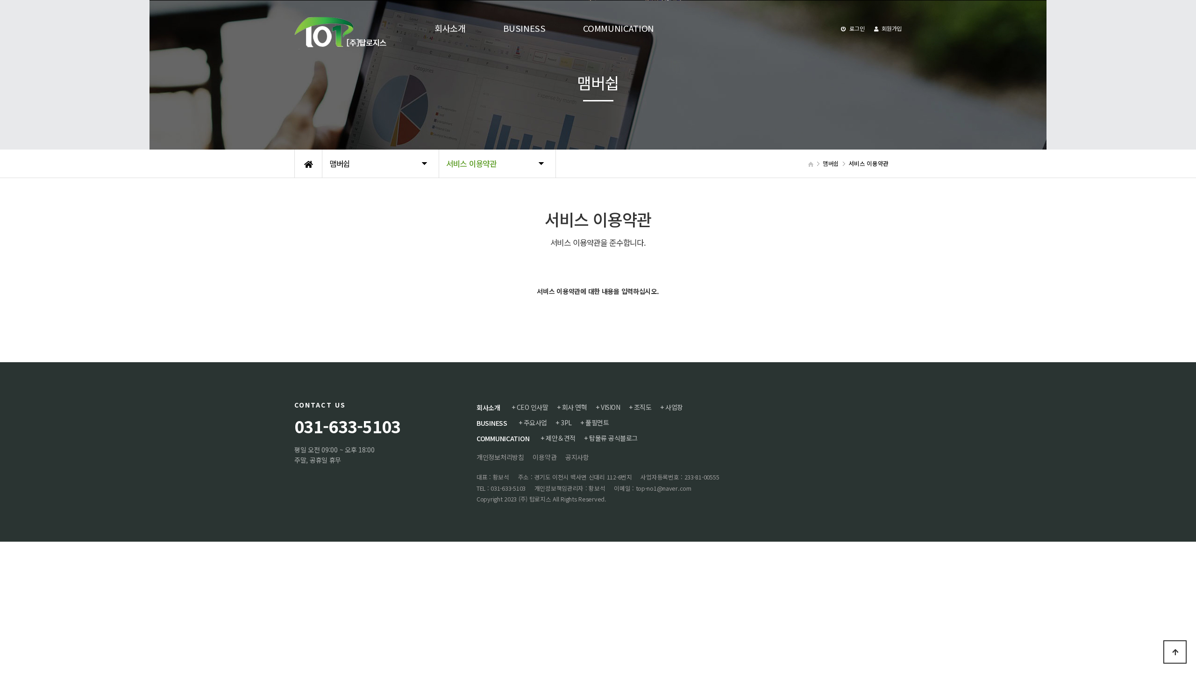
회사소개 (488, 407)
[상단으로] (1175, 652)
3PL (566, 422)
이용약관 (544, 457)
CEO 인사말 (532, 407)
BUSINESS (492, 423)
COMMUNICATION (503, 438)
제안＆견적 (561, 438)
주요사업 (535, 422)
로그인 (856, 28)
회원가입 (891, 28)
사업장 (674, 407)
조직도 (643, 407)
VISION (610, 407)
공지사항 (577, 457)
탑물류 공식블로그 (613, 438)
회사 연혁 (574, 407)
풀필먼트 (597, 422)
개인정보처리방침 (500, 457)
